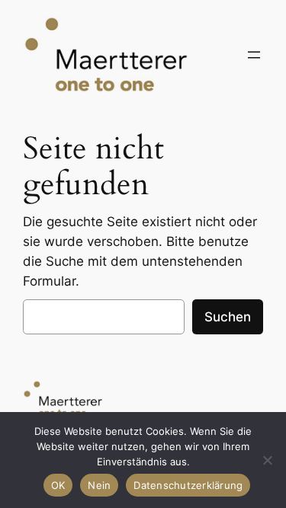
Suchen (227, 316)
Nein (99, 485)
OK (58, 485)
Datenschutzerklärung (188, 485)
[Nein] (267, 460)
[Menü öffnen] (254, 55)
